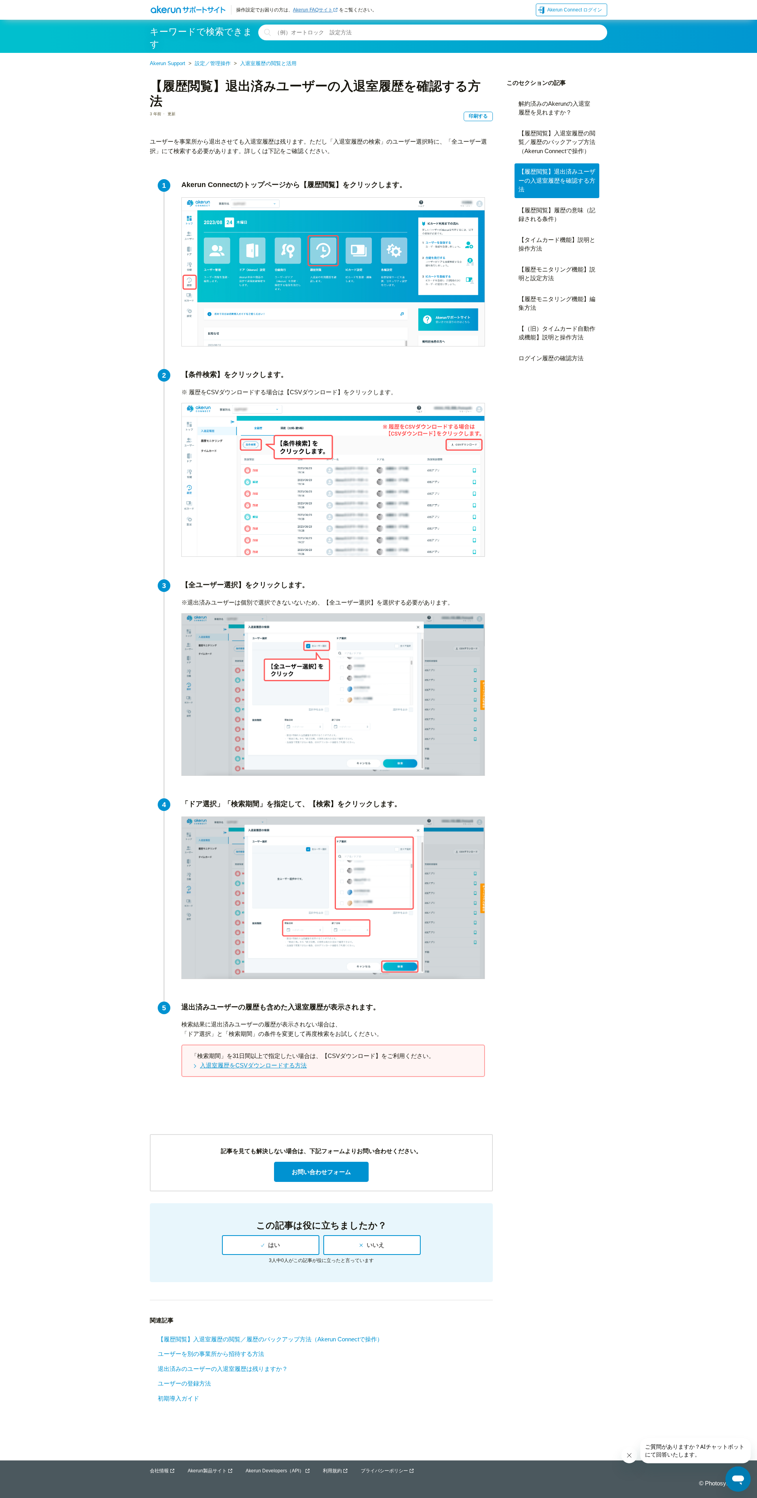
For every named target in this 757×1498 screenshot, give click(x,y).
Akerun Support (167, 63)
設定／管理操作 (213, 63)
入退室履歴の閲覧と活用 (268, 63)
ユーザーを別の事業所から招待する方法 (211, 1353)
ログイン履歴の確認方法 (551, 358)
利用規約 (332, 1470)
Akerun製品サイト (207, 1470)
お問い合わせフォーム (321, 1171)
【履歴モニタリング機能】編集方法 (556, 303)
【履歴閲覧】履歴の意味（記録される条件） (556, 215)
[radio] (270, 1245)
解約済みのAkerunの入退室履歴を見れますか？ (554, 108)
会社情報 (159, 1470)
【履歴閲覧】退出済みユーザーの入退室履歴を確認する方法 (556, 180)
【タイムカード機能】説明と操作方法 (556, 244)
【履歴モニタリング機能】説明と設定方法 (556, 274)
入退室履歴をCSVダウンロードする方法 (253, 1065)
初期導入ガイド (178, 1398)
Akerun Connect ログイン (574, 10)
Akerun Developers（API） (275, 1470)
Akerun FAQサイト (313, 10)
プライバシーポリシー (384, 1470)
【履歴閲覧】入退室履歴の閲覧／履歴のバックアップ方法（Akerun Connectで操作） (270, 1339)
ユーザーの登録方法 (184, 1383)
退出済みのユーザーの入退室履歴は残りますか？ (223, 1368)
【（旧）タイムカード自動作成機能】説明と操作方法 (556, 333)
